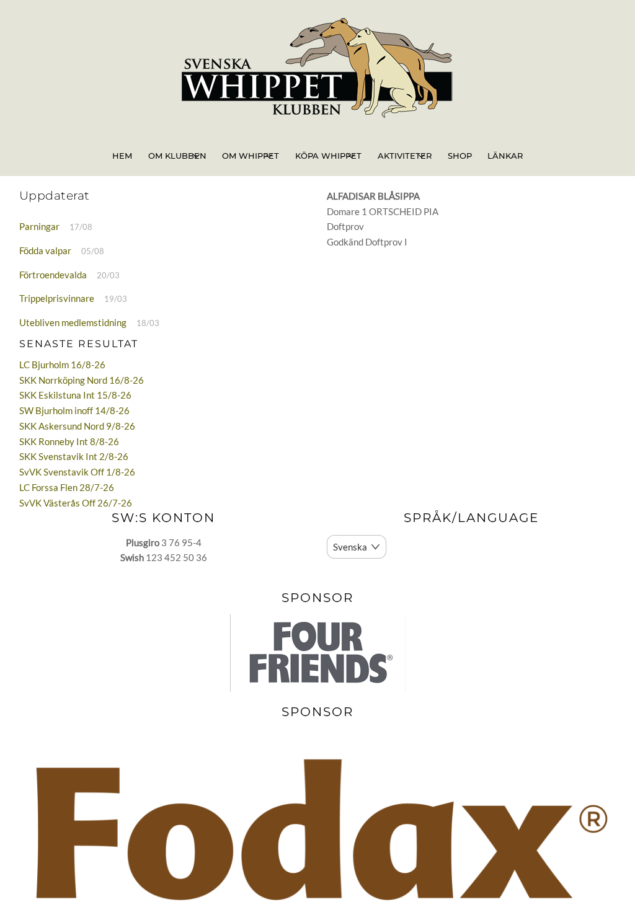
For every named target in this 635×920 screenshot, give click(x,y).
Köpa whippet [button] (328, 156)
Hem (122, 156)
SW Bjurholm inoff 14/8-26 (74, 410)
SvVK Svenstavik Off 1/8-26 (77, 471)
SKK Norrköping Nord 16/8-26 (81, 380)
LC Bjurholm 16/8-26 (62, 364)
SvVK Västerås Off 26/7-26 (75, 502)
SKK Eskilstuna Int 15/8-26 (75, 394)
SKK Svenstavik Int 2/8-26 (73, 456)
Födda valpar (45, 250)
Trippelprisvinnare (56, 298)
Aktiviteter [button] (405, 156)
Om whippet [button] (250, 156)
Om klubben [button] (177, 156)
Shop (460, 156)
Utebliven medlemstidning (73, 322)
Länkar (505, 156)
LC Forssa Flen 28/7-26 (66, 487)
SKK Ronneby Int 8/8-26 (69, 441)
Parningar (39, 226)
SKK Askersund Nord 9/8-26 (77, 425)
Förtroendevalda (53, 274)
